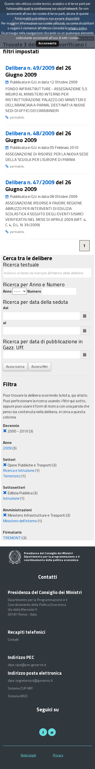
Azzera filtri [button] (39, 366)
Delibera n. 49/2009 (30, 68)
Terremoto (12, 476)
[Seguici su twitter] (52, 732)
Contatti (13, 639)
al (4, 323)
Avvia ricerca (15, 366)
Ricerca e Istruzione (19, 470)
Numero (34, 291)
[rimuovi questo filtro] (5, 431)
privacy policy (77, 28)
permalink (17, 117)
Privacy (58, 755)
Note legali (28, 755)
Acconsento (47, 43)
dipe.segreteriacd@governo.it (30, 680)
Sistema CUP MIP (20, 688)
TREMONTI (12, 538)
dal (5, 308)
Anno (7, 291)
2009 (7, 448)
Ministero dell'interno (20, 521)
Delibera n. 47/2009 (30, 182)
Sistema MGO (18, 696)
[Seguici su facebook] (43, 732)
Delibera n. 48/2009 (30, 133)
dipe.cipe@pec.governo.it (27, 664)
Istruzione (11, 498)
